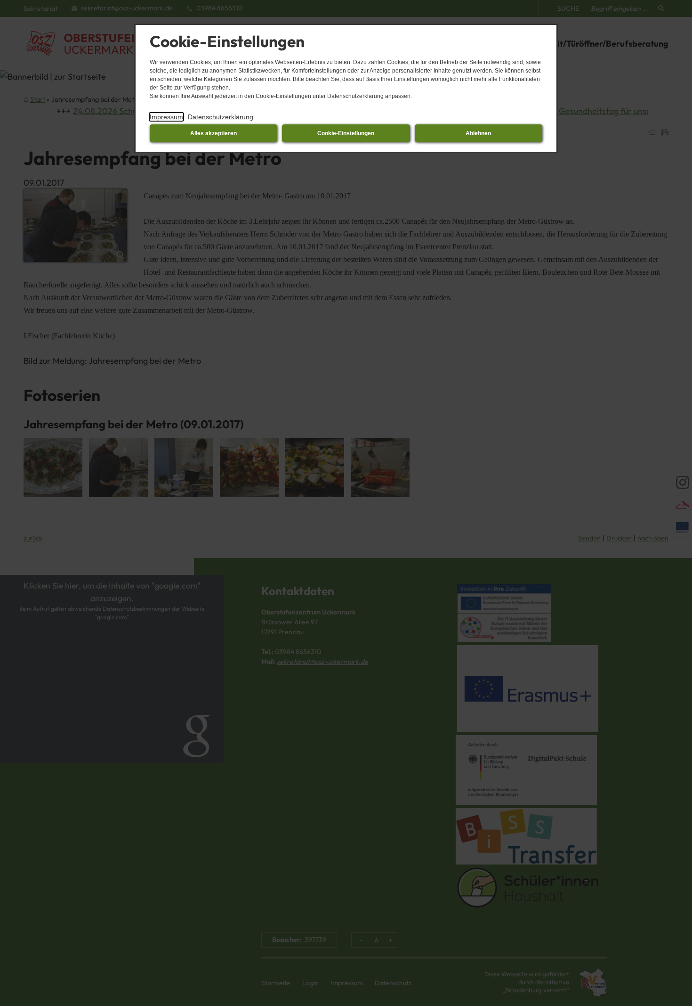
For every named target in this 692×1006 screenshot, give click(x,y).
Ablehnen (478, 133)
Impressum (166, 117)
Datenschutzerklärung (220, 117)
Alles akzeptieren (213, 133)
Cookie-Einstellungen (345, 133)
